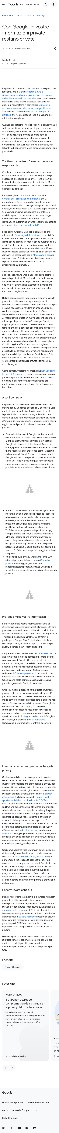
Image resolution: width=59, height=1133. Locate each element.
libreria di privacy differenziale (34, 856)
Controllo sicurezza (46, 653)
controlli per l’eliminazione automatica (21, 198)
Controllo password (24, 673)
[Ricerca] (46, 4)
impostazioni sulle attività (26, 225)
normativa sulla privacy (13, 910)
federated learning (28, 830)
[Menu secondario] (53, 4)
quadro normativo (28, 916)
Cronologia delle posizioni (27, 235)
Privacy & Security (12, 967)
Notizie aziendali (24, 15)
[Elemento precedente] (5, 1068)
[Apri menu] (3, 4)
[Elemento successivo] (12, 1068)
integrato (27, 716)
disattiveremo (38, 719)
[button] (55, 48)
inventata (7, 833)
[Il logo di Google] (7, 1092)
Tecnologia (40, 15)
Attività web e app (42, 255)
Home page (7, 15)
